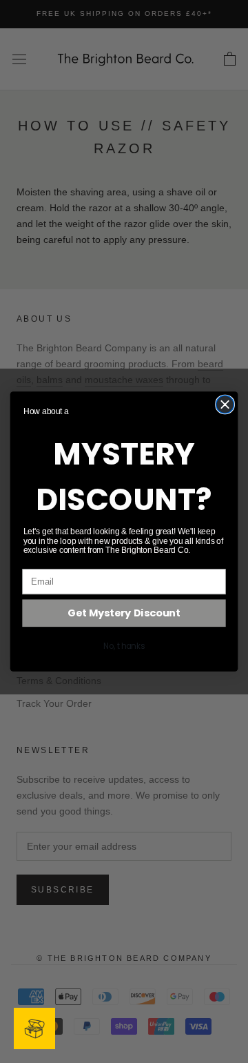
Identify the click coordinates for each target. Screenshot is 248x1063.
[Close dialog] (225, 404)
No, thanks (124, 646)
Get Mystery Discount (124, 613)
